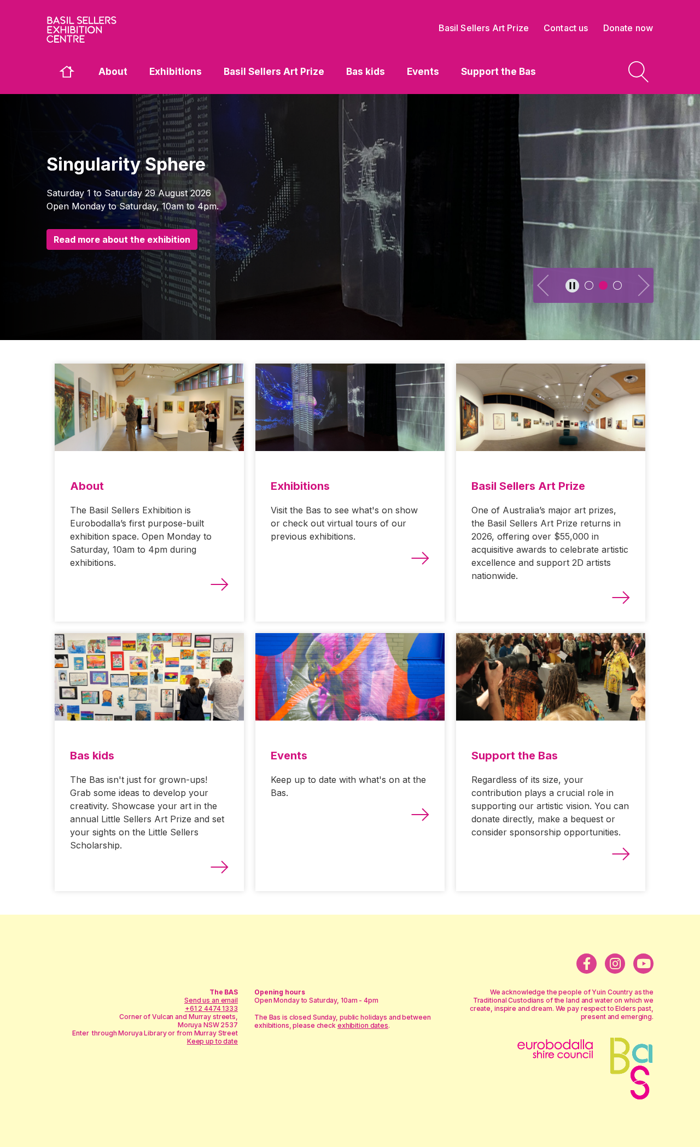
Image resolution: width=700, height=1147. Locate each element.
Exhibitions (175, 71)
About (112, 71)
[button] (544, 285)
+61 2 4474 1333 (211, 1008)
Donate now (628, 28)
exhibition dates (362, 1025)
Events (423, 71)
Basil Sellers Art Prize (274, 71)
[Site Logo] (128, 29)
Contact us (566, 28)
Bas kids (365, 71)
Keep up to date (212, 1041)
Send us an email (211, 1000)
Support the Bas (498, 71)
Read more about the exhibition (122, 239)
